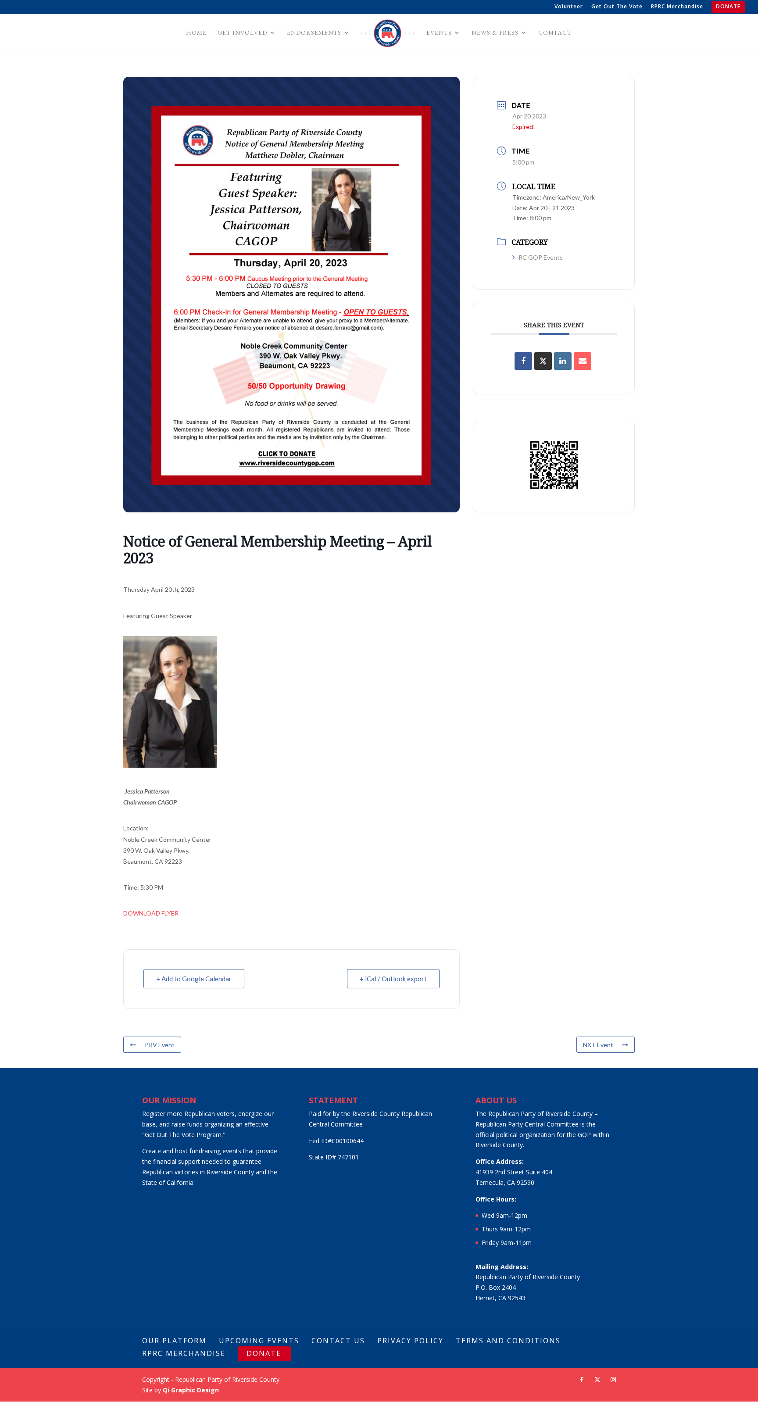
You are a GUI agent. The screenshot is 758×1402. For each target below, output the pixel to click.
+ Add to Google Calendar (194, 979)
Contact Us (338, 1340)
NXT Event (598, 1044)
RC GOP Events (540, 257)
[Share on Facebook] (523, 361)
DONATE (728, 7)
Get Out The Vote (617, 7)
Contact (555, 32)
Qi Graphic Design (191, 1390)
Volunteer (568, 7)
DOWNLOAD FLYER (151, 913)
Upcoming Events (259, 1340)
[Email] (582, 361)
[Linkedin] (563, 361)
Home (196, 32)
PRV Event (160, 1044)
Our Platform (174, 1340)
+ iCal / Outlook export (393, 979)
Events (439, 32)
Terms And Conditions (508, 1340)
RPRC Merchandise (677, 7)
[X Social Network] (543, 361)
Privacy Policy (410, 1340)
